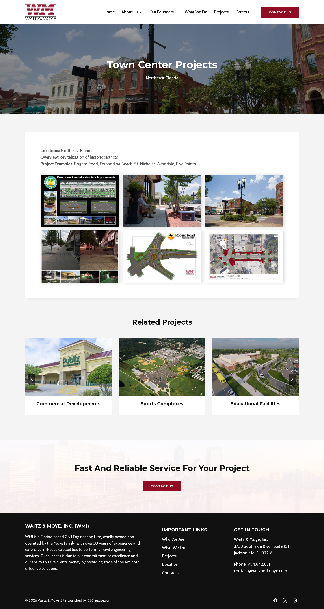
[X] (285, 600)
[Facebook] (275, 600)
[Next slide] (292, 379)
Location (170, 564)
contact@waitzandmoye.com (260, 570)
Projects (221, 12)
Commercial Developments (68, 403)
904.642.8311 (259, 564)
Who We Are (173, 539)
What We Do (196, 12)
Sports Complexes (162, 403)
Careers (242, 12)
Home (109, 12)
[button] (80, 201)
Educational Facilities (255, 403)
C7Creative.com (99, 600)
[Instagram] (294, 600)
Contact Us (280, 12)
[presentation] (68, 367)
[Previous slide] (31, 379)
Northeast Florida (162, 78)
